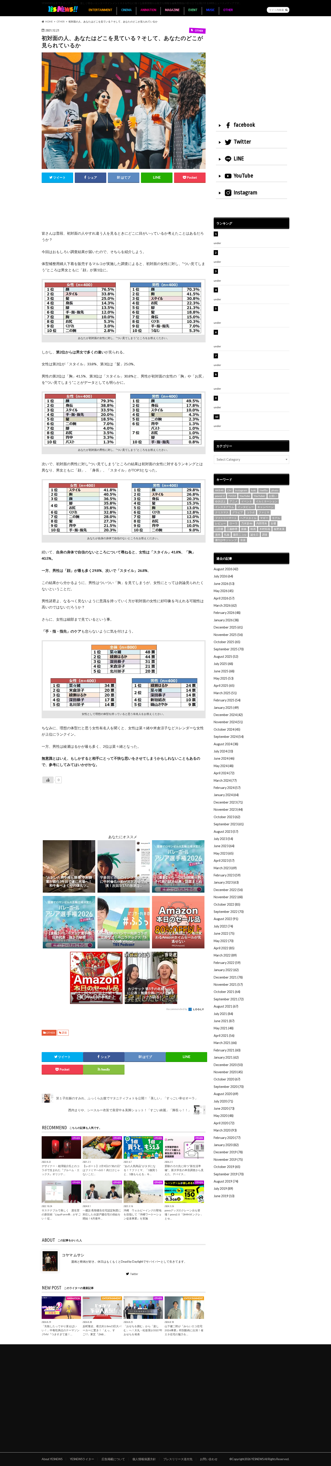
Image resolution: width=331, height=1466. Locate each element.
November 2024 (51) (228, 722)
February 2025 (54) (227, 700)
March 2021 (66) (225, 1043)
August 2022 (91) (226, 919)
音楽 (243, 540)
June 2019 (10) (224, 1196)
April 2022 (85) (224, 948)
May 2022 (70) (224, 941)
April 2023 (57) (224, 860)
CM (229, 490)
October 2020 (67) (227, 1079)
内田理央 (261, 523)
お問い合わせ (209, 1459)
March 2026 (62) (225, 605)
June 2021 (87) (224, 1021)
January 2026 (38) (226, 620)
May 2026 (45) (224, 591)
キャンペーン (265, 507)
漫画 (217, 534)
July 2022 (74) (223, 926)
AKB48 (219, 490)
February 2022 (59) (227, 963)
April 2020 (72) (224, 1123)
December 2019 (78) (228, 1152)
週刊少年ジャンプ (226, 540)
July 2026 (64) (223, 576)
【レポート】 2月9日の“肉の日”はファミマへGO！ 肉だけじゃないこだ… (102, 1170)
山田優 (219, 529)
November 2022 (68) (228, 897)
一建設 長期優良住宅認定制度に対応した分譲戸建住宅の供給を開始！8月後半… (102, 1214)
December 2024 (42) (228, 715)
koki (253, 490)
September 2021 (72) (229, 999)
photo (274, 490)
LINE (239, 158)
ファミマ (263, 512)
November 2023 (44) (228, 809)
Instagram (245, 192)
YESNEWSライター (82, 1459)
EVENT (192, 10)
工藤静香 (232, 529)
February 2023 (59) (227, 875)
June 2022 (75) (224, 933)
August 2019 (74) (226, 1181)
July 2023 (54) (223, 839)
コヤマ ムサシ (73, 1255)
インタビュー (246, 507)
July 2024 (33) (223, 751)
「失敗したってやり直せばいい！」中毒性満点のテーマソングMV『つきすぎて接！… (60, 1330)
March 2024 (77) (225, 780)
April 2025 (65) (224, 685)
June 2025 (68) (224, 671)
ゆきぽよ (220, 501)
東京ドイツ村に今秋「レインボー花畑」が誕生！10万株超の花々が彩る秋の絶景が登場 (251, 273)
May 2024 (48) (224, 766)
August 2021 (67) (226, 1006)
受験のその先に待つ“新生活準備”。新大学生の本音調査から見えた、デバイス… (184, 1170)
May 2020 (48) (224, 1116)
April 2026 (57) (224, 598)
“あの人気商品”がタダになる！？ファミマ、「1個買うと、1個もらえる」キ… (141, 1170)
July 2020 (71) (223, 1101)
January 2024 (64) (226, 795)
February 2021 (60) (227, 1050)
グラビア (237, 512)
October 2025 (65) (227, 642)
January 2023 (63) (226, 882)
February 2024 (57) (227, 788)
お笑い (273, 496)
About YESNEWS (52, 1459)
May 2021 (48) (224, 1028)
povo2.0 (220, 496)
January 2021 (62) (226, 1057)
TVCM (232, 496)
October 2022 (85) (227, 904)
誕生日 (254, 534)
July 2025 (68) (223, 664)
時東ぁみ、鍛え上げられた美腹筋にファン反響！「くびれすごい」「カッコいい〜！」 (251, 292)
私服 (226, 534)
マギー (264, 518)
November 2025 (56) (228, 635)
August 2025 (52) (226, 656)
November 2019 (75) (228, 1159)
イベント (246, 501)
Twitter (134, 1273)
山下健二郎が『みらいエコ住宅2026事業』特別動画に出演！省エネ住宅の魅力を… (184, 1330)
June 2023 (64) (224, 846)
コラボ (251, 512)
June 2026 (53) (224, 584)
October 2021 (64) (227, 992)
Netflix (264, 490)
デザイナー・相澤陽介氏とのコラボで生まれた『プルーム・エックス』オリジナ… (60, 1170)
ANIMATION (148, 10)
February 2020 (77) (227, 1138)
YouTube (243, 176)
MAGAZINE (172, 10)
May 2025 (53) (224, 678)
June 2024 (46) (224, 758)
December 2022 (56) (228, 890)
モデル (276, 518)
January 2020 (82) (226, 1145)
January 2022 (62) (226, 970)
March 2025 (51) (225, 693)
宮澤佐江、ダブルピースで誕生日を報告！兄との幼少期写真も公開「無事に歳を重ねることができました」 (253, 379)
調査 (64, 1032)
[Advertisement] (124, 211)
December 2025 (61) (228, 627)
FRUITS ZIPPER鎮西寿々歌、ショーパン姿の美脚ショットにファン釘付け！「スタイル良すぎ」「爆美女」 (254, 337)
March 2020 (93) (225, 1130)
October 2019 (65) (227, 1167)
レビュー (220, 523)
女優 (273, 523)
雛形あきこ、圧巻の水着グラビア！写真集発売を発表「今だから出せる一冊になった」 (253, 255)
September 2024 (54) (229, 737)
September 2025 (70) (229, 649)
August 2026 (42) (226, 569)
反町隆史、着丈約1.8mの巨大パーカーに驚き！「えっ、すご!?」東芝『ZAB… (102, 1330)
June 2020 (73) (224, 1108)
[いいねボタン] (48, 780)
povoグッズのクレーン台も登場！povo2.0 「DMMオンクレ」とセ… (184, 1214)
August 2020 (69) (226, 1094)
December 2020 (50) (228, 1065)
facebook (244, 125)
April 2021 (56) (224, 1035)
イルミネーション (266, 501)
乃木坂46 (246, 523)
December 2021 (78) (228, 977)
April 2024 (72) (224, 773)
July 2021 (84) (223, 1014)
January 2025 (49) (226, 707)
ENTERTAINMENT (100, 10)
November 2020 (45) (228, 1072)
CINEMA (126, 10)
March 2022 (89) (225, 955)
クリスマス (222, 512)
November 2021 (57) (228, 984)
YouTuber (259, 496)
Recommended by (177, 1009)
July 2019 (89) (223, 1188)
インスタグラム (224, 507)
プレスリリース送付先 (178, 1459)
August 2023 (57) (226, 831)
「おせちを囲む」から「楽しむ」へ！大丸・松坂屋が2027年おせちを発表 (143, 1330)
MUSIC (210, 10)
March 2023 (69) (225, 868)
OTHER (228, 10)
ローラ (233, 523)
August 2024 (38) (226, 744)
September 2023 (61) (229, 824)
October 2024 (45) (227, 729)
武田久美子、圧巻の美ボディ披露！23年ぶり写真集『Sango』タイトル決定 (253, 419)
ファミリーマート (226, 518)
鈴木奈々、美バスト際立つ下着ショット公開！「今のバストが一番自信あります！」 (253, 400)
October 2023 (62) (227, 817)
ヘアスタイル (248, 518)
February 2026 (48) (227, 613)
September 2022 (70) (229, 912)
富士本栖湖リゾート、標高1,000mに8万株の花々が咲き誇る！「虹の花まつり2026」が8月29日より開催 (254, 313)
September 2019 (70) (229, 1174)
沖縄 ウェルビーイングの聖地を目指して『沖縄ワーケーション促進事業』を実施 (142, 1214)
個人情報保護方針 (144, 1459)
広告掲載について (113, 1459)
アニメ (233, 501)
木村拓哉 (264, 529)
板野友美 (279, 529)
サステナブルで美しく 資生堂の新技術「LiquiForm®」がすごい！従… (61, 1214)
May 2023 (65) (224, 853)
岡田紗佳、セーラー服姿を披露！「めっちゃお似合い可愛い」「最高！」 (253, 236)
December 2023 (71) (228, 802)
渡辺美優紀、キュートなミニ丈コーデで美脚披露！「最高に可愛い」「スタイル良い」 (253, 358)
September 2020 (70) (229, 1087)
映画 (253, 529)
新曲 (244, 529)
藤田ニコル (240, 534)
